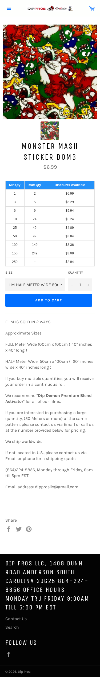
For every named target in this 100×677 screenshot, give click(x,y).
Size (9, 272)
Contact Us (16, 618)
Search (12, 627)
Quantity (75, 272)
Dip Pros (24, 672)
